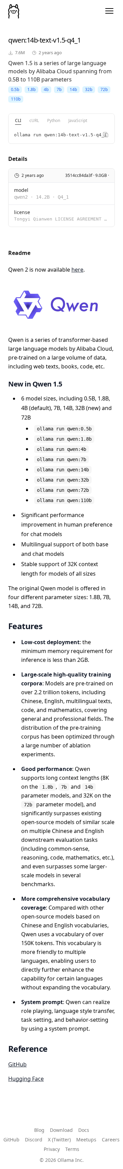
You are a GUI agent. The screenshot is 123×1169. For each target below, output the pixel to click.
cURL (34, 120)
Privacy (52, 1149)
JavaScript (77, 120)
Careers (111, 1139)
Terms (72, 1149)
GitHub (17, 1064)
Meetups (86, 1139)
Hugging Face (26, 1078)
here (77, 269)
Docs (83, 1130)
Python (53, 120)
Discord (33, 1139)
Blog (39, 1130)
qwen (16, 40)
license (22, 212)
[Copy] (105, 134)
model (21, 190)
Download (61, 1130)
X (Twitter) (59, 1139)
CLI (18, 120)
